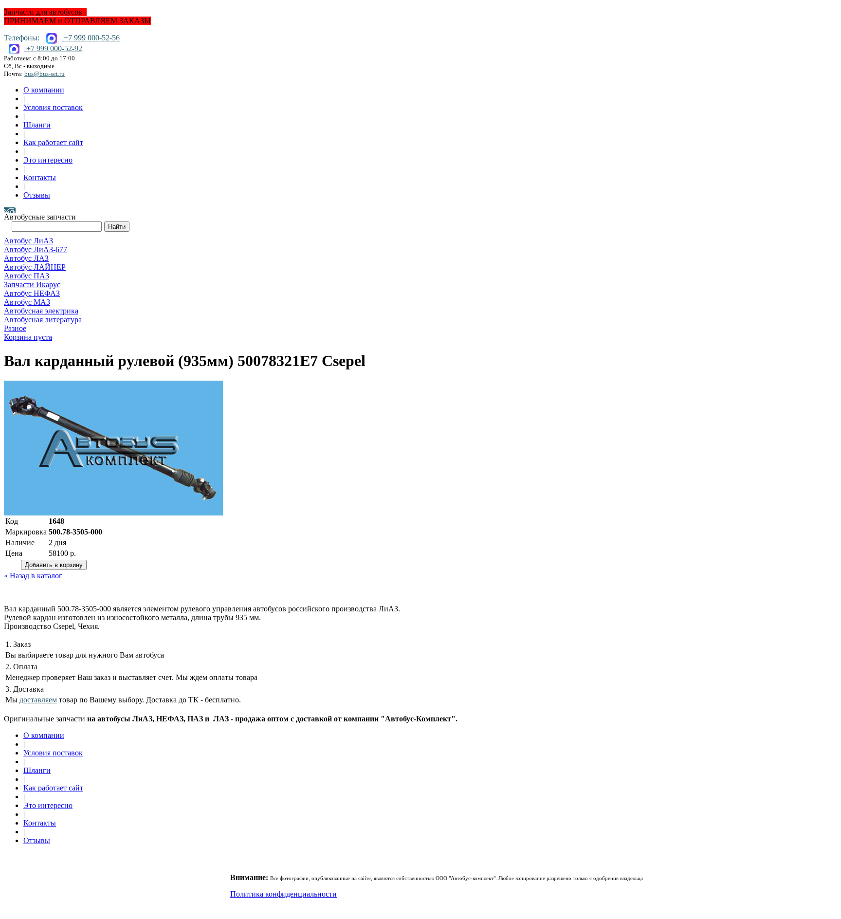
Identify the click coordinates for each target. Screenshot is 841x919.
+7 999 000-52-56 (92, 38)
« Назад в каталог (33, 575)
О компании (43, 90)
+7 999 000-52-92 (54, 48)
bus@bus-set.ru (44, 73)
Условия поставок (53, 107)
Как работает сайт (53, 142)
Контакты (39, 177)
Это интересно (48, 160)
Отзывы (36, 195)
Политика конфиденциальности (283, 894)
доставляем (38, 700)
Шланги (37, 125)
